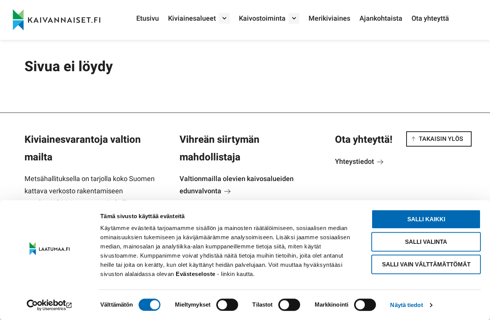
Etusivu (147, 18)
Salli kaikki (426, 219)
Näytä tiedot (406, 305)
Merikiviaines (329, 18)
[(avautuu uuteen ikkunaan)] (49, 305)
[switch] (227, 305)
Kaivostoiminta (262, 18)
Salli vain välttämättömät (426, 264)
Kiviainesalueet (192, 18)
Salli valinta (426, 241)
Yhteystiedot (355, 162)
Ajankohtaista (380, 18)
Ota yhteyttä (430, 18)
